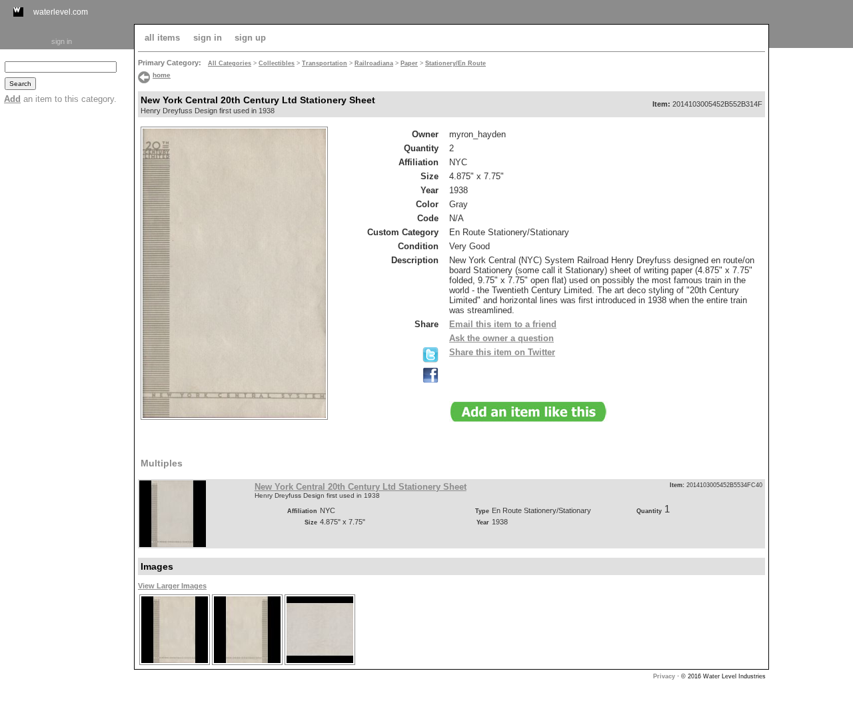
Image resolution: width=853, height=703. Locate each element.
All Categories (229, 63)
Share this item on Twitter (502, 352)
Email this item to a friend (502, 324)
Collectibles (277, 63)
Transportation (324, 63)
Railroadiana (374, 63)
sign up (250, 38)
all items (162, 38)
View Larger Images (172, 586)
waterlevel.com (60, 12)
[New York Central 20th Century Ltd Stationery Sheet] (174, 663)
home (162, 75)
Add (12, 99)
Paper (409, 63)
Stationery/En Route (455, 63)
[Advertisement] (811, 251)
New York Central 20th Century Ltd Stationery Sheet (360, 487)
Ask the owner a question (501, 338)
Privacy (664, 676)
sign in (61, 41)
